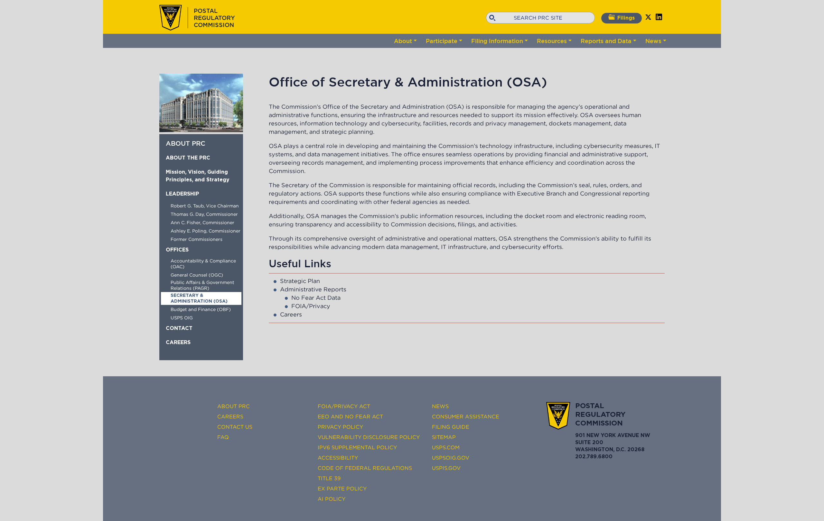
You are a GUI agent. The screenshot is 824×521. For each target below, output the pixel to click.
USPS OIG (182, 317)
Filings (626, 18)
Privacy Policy (340, 427)
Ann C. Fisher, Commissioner (202, 222)
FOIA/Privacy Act (344, 406)
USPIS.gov (446, 468)
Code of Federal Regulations (365, 468)
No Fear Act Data (316, 298)
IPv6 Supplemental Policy (357, 447)
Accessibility (338, 458)
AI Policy (331, 499)
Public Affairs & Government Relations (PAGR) (202, 285)
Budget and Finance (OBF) (201, 309)
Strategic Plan (300, 281)
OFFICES (177, 250)
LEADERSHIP (182, 194)
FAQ (223, 437)
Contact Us (234, 427)
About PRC (233, 406)
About (403, 41)
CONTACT (179, 328)
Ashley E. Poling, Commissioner (205, 230)
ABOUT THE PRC (188, 158)
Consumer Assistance (465, 416)
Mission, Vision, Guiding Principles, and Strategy (197, 176)
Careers (291, 314)
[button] (201, 130)
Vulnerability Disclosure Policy (369, 437)
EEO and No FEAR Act (350, 416)
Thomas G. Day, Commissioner (204, 214)
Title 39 (329, 478)
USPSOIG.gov (450, 458)
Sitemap (444, 437)
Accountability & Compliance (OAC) (203, 263)
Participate (441, 41)
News (653, 41)
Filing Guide (450, 427)
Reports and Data (606, 41)
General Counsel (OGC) (197, 275)
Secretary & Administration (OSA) (199, 298)
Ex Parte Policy (342, 488)
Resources (552, 41)
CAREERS (178, 342)
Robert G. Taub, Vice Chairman (205, 205)
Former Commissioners (196, 239)
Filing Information (497, 41)
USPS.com (446, 447)
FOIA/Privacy (310, 306)
